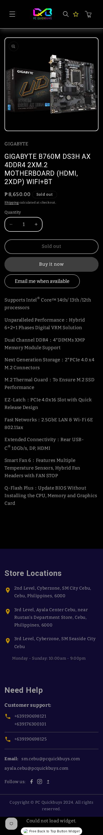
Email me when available (42, 281)
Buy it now (51, 264)
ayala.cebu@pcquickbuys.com (36, 768)
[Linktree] (48, 781)
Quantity (12, 212)
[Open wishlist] (76, 14)
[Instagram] (39, 781)
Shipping (11, 202)
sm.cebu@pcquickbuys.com (50, 758)
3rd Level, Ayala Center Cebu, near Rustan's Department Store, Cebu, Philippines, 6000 (51, 617)
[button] (12, 14)
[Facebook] (31, 781)
